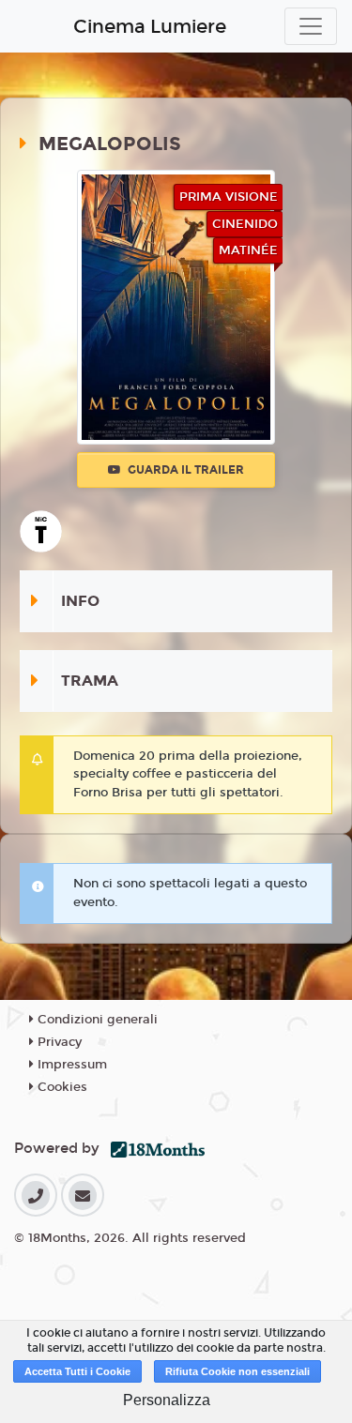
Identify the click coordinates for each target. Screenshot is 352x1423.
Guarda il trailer (184, 470)
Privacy (58, 1042)
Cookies (60, 1087)
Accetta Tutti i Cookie (77, 1371)
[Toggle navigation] (310, 26)
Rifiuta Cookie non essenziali (237, 1371)
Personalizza (166, 1400)
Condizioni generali (96, 1019)
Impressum (70, 1064)
